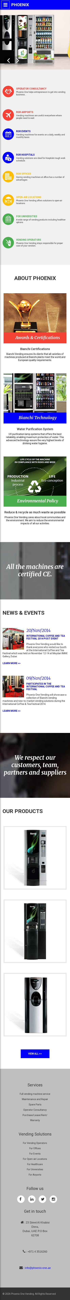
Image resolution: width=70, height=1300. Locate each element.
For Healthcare (35, 1164)
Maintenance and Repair (35, 1099)
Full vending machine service (35, 1094)
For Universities (35, 1169)
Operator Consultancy (35, 1109)
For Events (35, 1153)
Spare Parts (35, 1104)
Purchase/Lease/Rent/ (35, 1115)
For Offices (35, 1148)
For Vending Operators (35, 1143)
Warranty (35, 1120)
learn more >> (12, 663)
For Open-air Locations (35, 1159)
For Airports (35, 1174)
